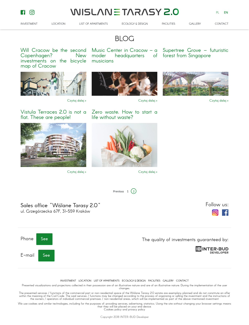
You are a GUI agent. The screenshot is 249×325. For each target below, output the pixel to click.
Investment (29, 24)
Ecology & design (135, 24)
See (44, 239)
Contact (221, 24)
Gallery (195, 24)
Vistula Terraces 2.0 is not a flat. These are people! (53, 115)
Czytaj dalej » (76, 100)
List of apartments (93, 24)
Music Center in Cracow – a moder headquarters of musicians (124, 56)
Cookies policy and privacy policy (124, 309)
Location (58, 24)
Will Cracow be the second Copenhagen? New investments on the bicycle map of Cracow (53, 58)
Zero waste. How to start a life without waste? (124, 115)
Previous (118, 191)
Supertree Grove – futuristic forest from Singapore (195, 53)
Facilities (168, 24)
